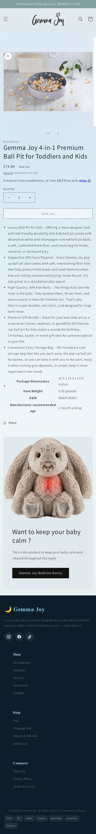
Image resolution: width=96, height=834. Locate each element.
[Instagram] (8, 637)
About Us (19, 771)
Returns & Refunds (25, 736)
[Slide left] (38, 133)
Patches (18, 678)
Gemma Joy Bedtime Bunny (40, 573)
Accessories (20, 685)
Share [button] (12, 423)
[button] (5, 19)
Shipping (8, 172)
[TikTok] (29, 637)
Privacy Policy (22, 779)
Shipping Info (22, 728)
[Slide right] (58, 133)
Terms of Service (24, 786)
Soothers (19, 670)
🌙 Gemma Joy (24, 609)
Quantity (9, 189)
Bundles (18, 693)
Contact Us (20, 744)
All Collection (22, 663)
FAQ (16, 721)
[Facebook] (19, 637)
